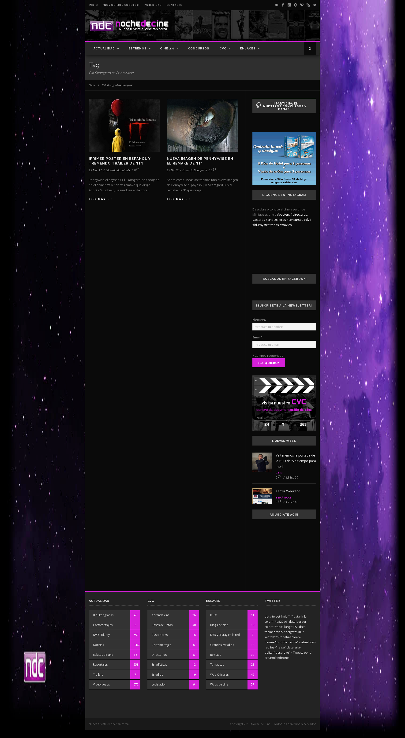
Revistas (215, 655)
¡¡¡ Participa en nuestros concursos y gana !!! (285, 106)
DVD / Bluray (101, 635)
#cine (270, 219)
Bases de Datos (162, 625)
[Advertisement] (261, 29)
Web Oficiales (219, 675)
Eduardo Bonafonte (118, 170)
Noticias (98, 645)
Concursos (198, 48)
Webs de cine (219, 684)
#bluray (257, 225)
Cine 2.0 (167, 48)
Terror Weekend (288, 491)
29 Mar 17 (95, 170)
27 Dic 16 (173, 170)
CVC (223, 48)
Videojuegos (101, 684)
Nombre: (259, 319)
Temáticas (283, 497)
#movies (286, 225)
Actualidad (104, 48)
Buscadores (160, 635)
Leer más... (99, 199)
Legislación (159, 684)
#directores (299, 214)
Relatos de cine (103, 655)
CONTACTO (174, 5)
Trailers (98, 675)
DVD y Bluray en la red (225, 635)
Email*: (257, 337)
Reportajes (100, 665)
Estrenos (137, 48)
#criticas (280, 219)
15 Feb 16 (292, 502)
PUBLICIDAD (153, 5)
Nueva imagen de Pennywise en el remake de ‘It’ (200, 161)
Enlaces (247, 48)
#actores (258, 219)
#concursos (295, 219)
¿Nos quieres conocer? (121, 5)
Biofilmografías (103, 615)
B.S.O (279, 473)
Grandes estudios (222, 645)
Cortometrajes (102, 625)
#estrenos (271, 225)
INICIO (93, 5)
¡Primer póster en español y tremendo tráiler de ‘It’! (119, 161)
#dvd (307, 219)
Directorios (159, 655)
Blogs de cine (219, 625)
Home (92, 85)
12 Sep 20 (292, 478)
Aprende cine (160, 615)
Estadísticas (159, 665)
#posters (283, 214)
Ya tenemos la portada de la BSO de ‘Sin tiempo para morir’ (296, 461)
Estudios (157, 675)
